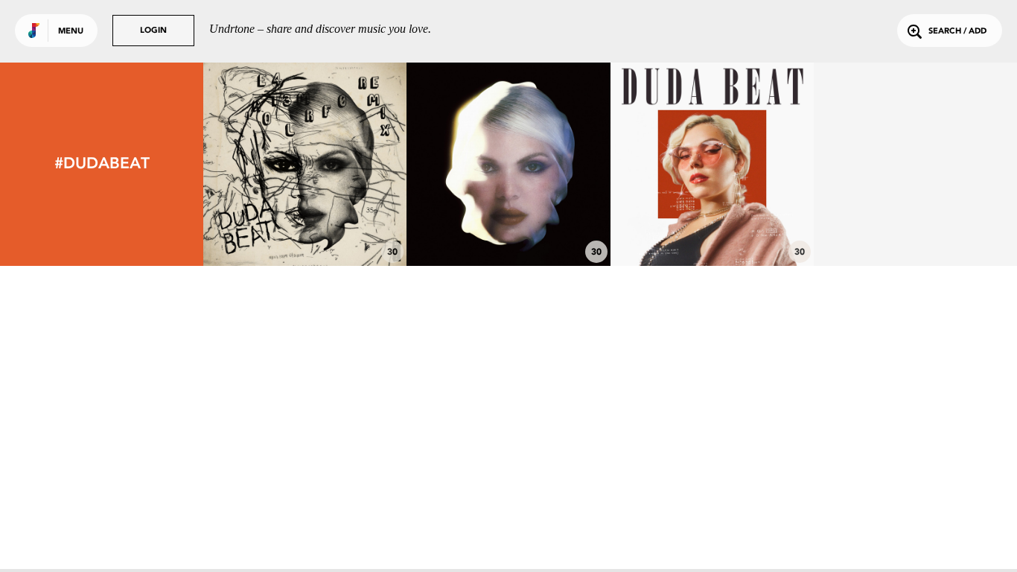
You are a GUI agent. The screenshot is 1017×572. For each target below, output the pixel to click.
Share (347, 164)
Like (262, 164)
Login (153, 31)
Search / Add (957, 32)
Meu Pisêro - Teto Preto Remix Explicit (305, 218)
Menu (70, 32)
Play (305, 164)
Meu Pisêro (508, 225)
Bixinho (711, 225)
